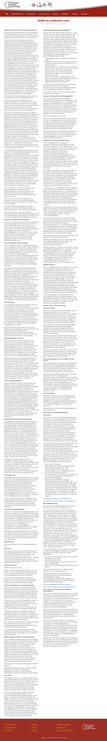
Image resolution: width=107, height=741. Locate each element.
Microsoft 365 (11, 725)
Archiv (34, 727)
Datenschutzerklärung (65, 730)
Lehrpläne (9, 730)
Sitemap (35, 725)
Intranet (34, 730)
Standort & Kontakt (64, 725)
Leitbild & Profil (11, 727)
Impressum (62, 727)
